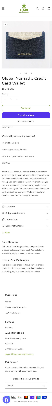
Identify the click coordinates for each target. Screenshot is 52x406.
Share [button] (7, 233)
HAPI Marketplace (13, 313)
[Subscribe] (44, 386)
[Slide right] (31, 73)
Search (8, 302)
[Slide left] (20, 73)
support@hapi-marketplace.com (19, 354)
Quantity (5, 94)
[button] (3, 8)
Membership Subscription (16, 307)
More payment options (26, 121)
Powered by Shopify (33, 401)
